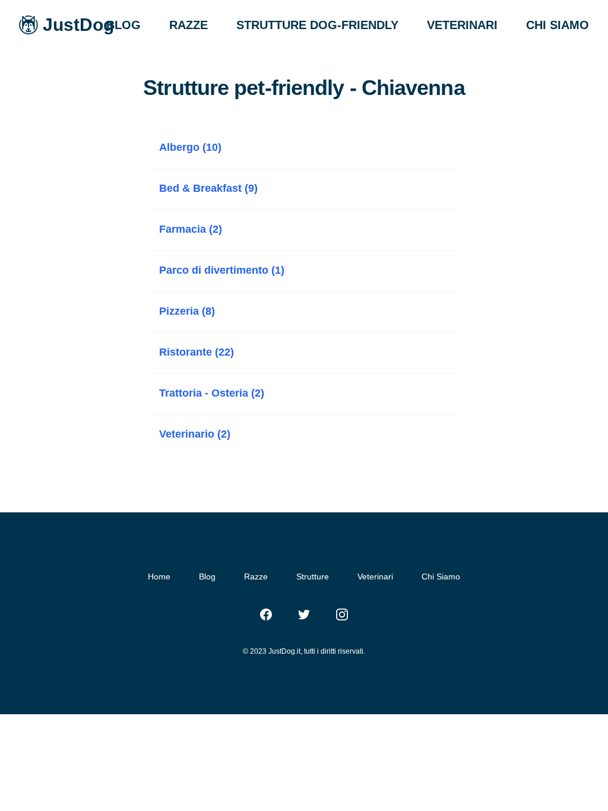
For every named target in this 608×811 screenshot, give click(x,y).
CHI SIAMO (557, 24)
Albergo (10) (190, 147)
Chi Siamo (441, 576)
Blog (207, 576)
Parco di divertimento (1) (221, 270)
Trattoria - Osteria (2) (211, 393)
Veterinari (375, 576)
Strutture (312, 576)
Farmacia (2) (190, 229)
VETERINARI (462, 24)
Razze (256, 576)
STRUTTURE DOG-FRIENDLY (317, 24)
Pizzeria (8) (187, 311)
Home (159, 576)
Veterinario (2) (194, 434)
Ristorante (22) (196, 352)
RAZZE (188, 24)
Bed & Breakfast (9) (208, 188)
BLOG (123, 24)
